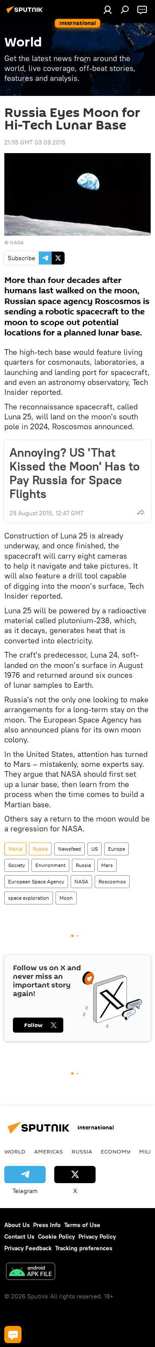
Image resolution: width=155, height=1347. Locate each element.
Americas (48, 1151)
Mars (107, 865)
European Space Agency (36, 881)
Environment (50, 865)
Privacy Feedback (28, 1248)
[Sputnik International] (25, 13)
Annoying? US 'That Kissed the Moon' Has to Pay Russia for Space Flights (74, 473)
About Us (17, 1225)
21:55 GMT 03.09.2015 (34, 142)
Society (16, 865)
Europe (116, 849)
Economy (115, 1151)
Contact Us (19, 1236)
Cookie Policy (56, 1236)
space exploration (28, 898)
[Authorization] (107, 9)
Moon (66, 898)
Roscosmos (112, 881)
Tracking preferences (83, 1248)
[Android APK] (30, 1272)
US (94, 849)
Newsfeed (69, 849)
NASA (17, 242)
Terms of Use (82, 1225)
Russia (40, 849)
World (15, 849)
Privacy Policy (97, 1236)
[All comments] (13, 1334)
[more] (140, 512)
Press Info (47, 1225)
